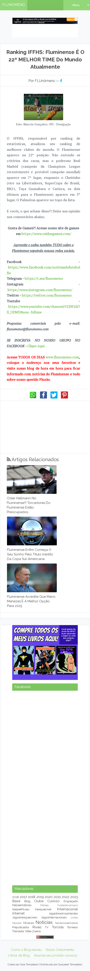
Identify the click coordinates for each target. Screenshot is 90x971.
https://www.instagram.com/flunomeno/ (40, 289)
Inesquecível (43, 909)
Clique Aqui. (35, 345)
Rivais (37, 927)
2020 (49, 897)
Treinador (18, 931)
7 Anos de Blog (19, 955)
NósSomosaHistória (66, 923)
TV (46, 927)
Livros (74, 917)
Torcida (58, 927)
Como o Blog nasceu (26, 949)
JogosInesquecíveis (24, 917)
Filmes (44, 905)
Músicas (28, 923)
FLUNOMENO (13, 5)
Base (16, 901)
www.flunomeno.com (62, 357)
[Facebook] (43, 397)
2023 (74, 897)
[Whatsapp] (32, 397)
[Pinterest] (64, 397)
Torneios (72, 927)
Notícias (44, 922)
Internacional (67, 909)
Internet (18, 913)
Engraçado (71, 901)
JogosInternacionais (54, 917)
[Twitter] (53, 397)
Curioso (53, 901)
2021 (57, 897)
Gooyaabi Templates (70, 964)
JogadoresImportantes (63, 913)
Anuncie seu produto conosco (55, 955)
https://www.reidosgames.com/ (46, 233)
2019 (40, 897)
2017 (23, 897)
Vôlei (28, 931)
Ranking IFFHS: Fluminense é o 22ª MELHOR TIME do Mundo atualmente (45, 59)
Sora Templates (29, 964)
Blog (27, 901)
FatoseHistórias (21, 905)
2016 (15, 897)
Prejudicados (20, 927)
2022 (65, 897)
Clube (38, 901)
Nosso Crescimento (60, 949)
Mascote (16, 923)
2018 (31, 897)
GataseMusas (20, 909)
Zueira (36, 931)
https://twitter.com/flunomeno (47, 295)
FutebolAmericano (67, 905)
